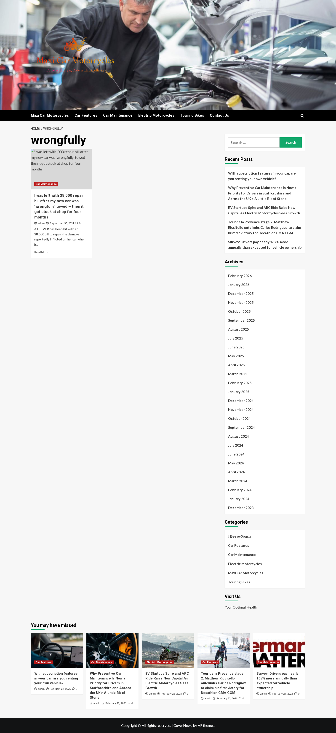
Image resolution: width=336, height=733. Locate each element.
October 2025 (239, 311)
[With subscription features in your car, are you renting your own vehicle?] (57, 650)
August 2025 (238, 329)
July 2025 (235, 338)
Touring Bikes (192, 115)
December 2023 (241, 508)
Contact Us (219, 115)
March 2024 (237, 481)
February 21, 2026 (226, 698)
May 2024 (236, 463)
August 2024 (238, 436)
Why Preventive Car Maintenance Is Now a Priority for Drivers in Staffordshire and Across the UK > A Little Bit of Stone (262, 193)
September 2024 (241, 427)
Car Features (86, 115)
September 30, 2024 (62, 223)
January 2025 (238, 392)
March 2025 (237, 374)
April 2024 (236, 472)
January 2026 (238, 285)
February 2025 (240, 383)
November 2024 (241, 409)
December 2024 (241, 401)
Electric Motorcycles (156, 115)
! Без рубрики (239, 536)
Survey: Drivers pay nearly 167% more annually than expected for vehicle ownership (265, 244)
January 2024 (238, 499)
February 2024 (240, 490)
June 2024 (236, 454)
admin (41, 223)
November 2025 (241, 302)
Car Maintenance (118, 115)
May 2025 (236, 356)
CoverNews (182, 725)
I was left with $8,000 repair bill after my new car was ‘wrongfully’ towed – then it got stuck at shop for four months (59, 206)
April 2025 (236, 365)
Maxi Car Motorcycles (50, 115)
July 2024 (235, 445)
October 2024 (239, 418)
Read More (41, 252)
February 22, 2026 (60, 688)
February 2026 (240, 276)
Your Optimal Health (241, 607)
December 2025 (241, 293)
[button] (302, 116)
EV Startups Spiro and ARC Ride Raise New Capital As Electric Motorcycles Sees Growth (264, 210)
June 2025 (236, 347)
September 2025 (241, 320)
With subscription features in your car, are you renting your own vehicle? (262, 176)
